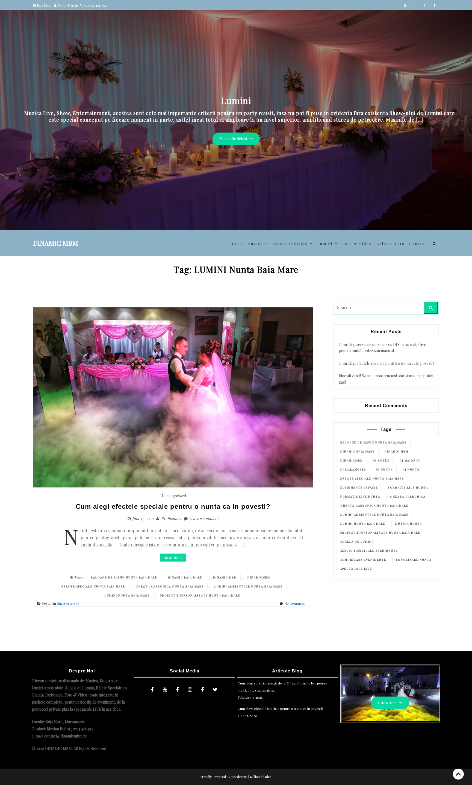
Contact (418, 243)
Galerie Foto (390, 243)
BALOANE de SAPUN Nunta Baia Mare (124, 577)
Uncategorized (173, 495)
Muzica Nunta (408, 523)
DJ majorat (410, 460)
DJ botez (381, 460)
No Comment (294, 603)
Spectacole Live (356, 569)
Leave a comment (204, 518)
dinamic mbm (225, 577)
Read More (173, 557)
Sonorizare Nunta (414, 559)
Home (237, 243)
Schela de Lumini (356, 541)
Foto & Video (357, 243)
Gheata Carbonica (408, 496)
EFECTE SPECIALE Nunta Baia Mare (93, 586)
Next (460, 105)
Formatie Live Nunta (408, 487)
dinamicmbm (258, 577)
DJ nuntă (411, 469)
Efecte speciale (290, 243)
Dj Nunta (384, 469)
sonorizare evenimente (363, 559)
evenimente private (359, 487)
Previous (12, 105)
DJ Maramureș (353, 469)
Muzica (255, 243)
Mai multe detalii (233, 139)
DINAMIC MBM (55, 243)
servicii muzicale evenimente (369, 550)
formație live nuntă (360, 496)
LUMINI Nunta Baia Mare (127, 595)
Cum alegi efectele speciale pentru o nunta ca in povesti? (173, 506)
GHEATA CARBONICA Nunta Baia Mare (170, 586)
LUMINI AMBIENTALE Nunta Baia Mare (248, 586)
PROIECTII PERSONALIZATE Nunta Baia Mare (200, 595)
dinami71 (173, 518)
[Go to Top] (458, 774)
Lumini (325, 243)
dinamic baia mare (185, 577)
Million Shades (261, 776)
